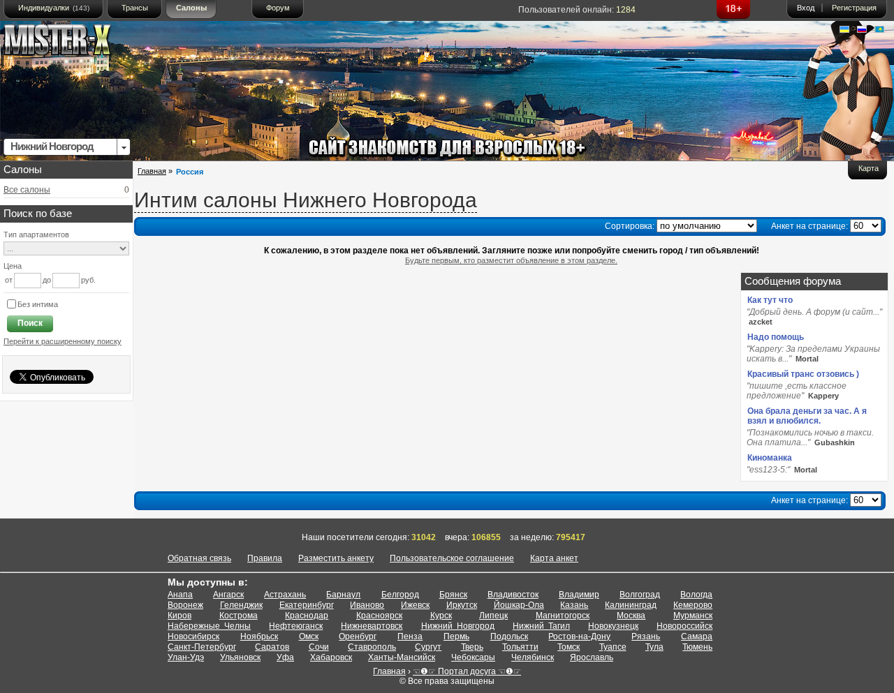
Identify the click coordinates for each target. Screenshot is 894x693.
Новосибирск (193, 636)
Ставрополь (372, 647)
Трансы (135, 7)
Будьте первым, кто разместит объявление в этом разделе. (511, 260)
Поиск (30, 323)
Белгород (400, 594)
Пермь (456, 636)
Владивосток (513, 594)
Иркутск (461, 605)
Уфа (285, 657)
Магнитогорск (562, 615)
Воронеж (185, 605)
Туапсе (612, 647)
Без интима (37, 304)
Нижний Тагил (541, 626)
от (9, 280)
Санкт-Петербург (202, 647)
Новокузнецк (613, 626)
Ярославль (591, 657)
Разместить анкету (336, 558)
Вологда (696, 594)
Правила (264, 558)
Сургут (428, 647)
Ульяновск (240, 657)
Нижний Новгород (457, 626)
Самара (696, 636)
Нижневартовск (371, 626)
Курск (441, 615)
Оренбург (357, 636)
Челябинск (532, 657)
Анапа (180, 594)
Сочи (319, 647)
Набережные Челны (209, 626)
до (47, 280)
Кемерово (692, 605)
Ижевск (415, 605)
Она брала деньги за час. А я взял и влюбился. (807, 416)
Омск (308, 636)
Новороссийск (684, 626)
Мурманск (692, 615)
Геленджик (241, 605)
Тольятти (520, 647)
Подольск (509, 636)
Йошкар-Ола (519, 605)
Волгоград (640, 594)
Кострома (238, 615)
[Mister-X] (72, 43)
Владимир (579, 594)
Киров (179, 615)
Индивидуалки (53, 7)
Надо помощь (775, 337)
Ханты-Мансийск (401, 657)
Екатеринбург (306, 605)
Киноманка (769, 458)
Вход (805, 7)
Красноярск (379, 615)
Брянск (453, 594)
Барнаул (343, 594)
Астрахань (285, 594)
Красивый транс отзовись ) (803, 374)
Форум (278, 7)
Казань (574, 605)
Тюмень (697, 647)
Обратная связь (199, 558)
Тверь (472, 647)
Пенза (410, 636)
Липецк (493, 615)
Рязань (645, 636)
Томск (568, 647)
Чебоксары (473, 657)
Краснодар (306, 615)
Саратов (272, 647)
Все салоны (26, 190)
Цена (12, 266)
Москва (631, 615)
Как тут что (770, 300)
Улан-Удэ (186, 657)
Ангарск (228, 594)
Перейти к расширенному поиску (62, 341)
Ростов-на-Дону (579, 636)
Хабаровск (331, 657)
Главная (152, 171)
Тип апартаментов (36, 234)
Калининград (631, 605)
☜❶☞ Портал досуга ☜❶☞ (467, 671)
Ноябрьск (259, 636)
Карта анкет (554, 558)
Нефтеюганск (296, 626)
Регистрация (854, 7)
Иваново (367, 605)
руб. (88, 280)
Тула (654, 647)
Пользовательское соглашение (452, 558)
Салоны (191, 7)
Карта (868, 168)
